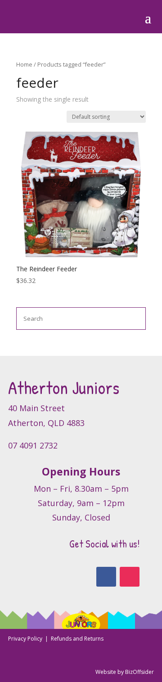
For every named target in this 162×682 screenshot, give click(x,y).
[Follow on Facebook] (106, 577)
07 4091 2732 (33, 445)
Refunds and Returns (77, 638)
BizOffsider (139, 672)
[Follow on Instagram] (130, 577)
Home (24, 64)
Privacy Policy (26, 638)
